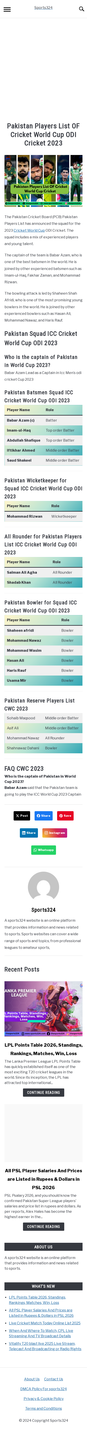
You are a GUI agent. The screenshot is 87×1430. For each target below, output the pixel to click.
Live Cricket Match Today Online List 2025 (45, 1323)
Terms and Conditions (43, 1408)
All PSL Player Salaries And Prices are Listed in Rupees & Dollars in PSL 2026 (43, 1179)
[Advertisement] (43, 70)
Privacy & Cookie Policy (44, 1399)
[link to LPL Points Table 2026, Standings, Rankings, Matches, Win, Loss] (43, 1007)
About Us (32, 1379)
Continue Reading (43, 1092)
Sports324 (43, 910)
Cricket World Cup (29, 230)
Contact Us (53, 1379)
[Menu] (7, 10)
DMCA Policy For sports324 (43, 1389)
